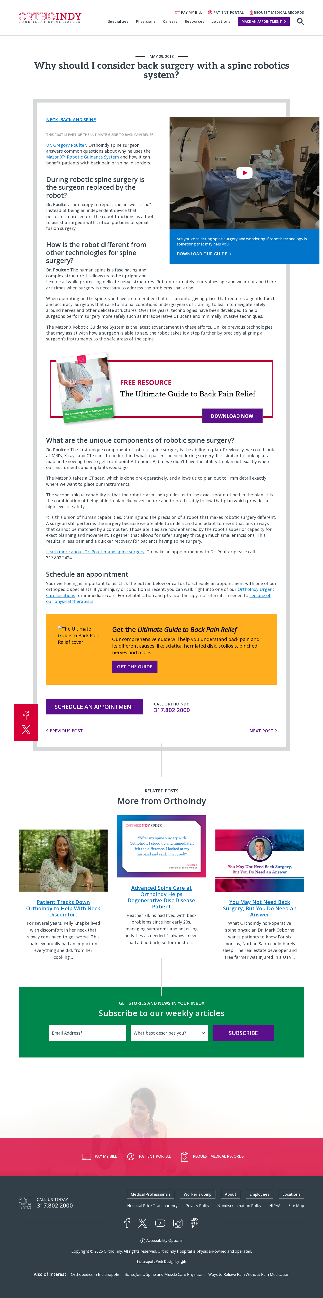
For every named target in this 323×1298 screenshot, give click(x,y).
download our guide (202, 254)
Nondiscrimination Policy (239, 1205)
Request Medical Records (279, 12)
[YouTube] (160, 1223)
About (230, 1194)
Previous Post (66, 731)
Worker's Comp (198, 1194)
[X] (142, 1223)
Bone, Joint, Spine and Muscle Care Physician (164, 1274)
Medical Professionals (150, 1194)
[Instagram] (178, 1223)
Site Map (296, 1205)
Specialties (118, 21)
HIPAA (274, 1205)
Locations (221, 21)
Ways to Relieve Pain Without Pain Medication (248, 1274)
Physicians (146, 21)
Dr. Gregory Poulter (66, 145)
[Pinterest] (195, 1223)
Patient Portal (229, 12)
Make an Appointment (262, 21)
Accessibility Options (164, 1240)
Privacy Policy (197, 1205)
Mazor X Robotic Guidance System (82, 157)
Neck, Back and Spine (71, 119)
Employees (259, 1194)
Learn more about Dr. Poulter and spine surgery (95, 551)
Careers (170, 21)
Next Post (261, 731)
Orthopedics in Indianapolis (95, 1274)
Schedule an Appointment (95, 706)
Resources (195, 21)
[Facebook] (127, 1223)
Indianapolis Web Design (156, 1261)
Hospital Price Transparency (152, 1205)
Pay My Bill (191, 12)
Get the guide (135, 666)
